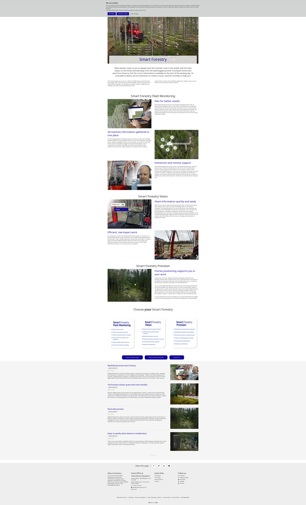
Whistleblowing (185, 497)
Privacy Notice (176, 497)
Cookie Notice (166, 497)
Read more (134, 489)
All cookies (111, 14)
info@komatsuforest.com (139, 487)
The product (158, 477)
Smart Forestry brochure (156, 357)
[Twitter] (158, 465)
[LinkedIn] (164, 465)
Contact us (176, 357)
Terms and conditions (140, 497)
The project (158, 475)
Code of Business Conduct (154, 497)
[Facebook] (153, 465)
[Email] (169, 465)
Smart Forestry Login (132, 357)
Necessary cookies (123, 14)
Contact (157, 481)
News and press (159, 479)
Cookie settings (134, 14)
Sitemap (131, 497)
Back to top (153, 502)
